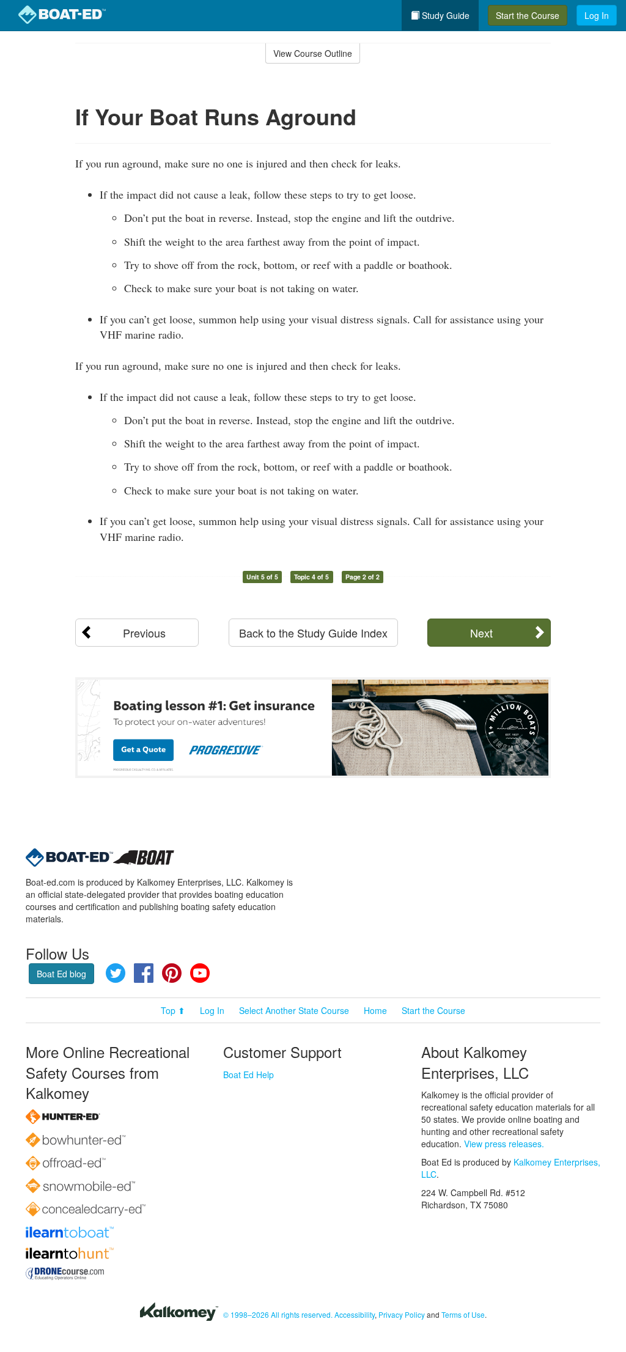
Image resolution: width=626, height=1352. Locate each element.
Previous (144, 633)
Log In (596, 15)
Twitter (115, 973)
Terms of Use (463, 1314)
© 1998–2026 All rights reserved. (278, 1314)
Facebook (143, 973)
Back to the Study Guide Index (313, 633)
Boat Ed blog (61, 974)
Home (375, 1010)
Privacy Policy (401, 1314)
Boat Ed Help (248, 1074)
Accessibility (354, 1314)
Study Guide (444, 15)
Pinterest (172, 973)
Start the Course (527, 15)
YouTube (200, 973)
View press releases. (504, 1143)
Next (481, 633)
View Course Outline (312, 53)
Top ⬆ (173, 1010)
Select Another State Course (294, 1010)
